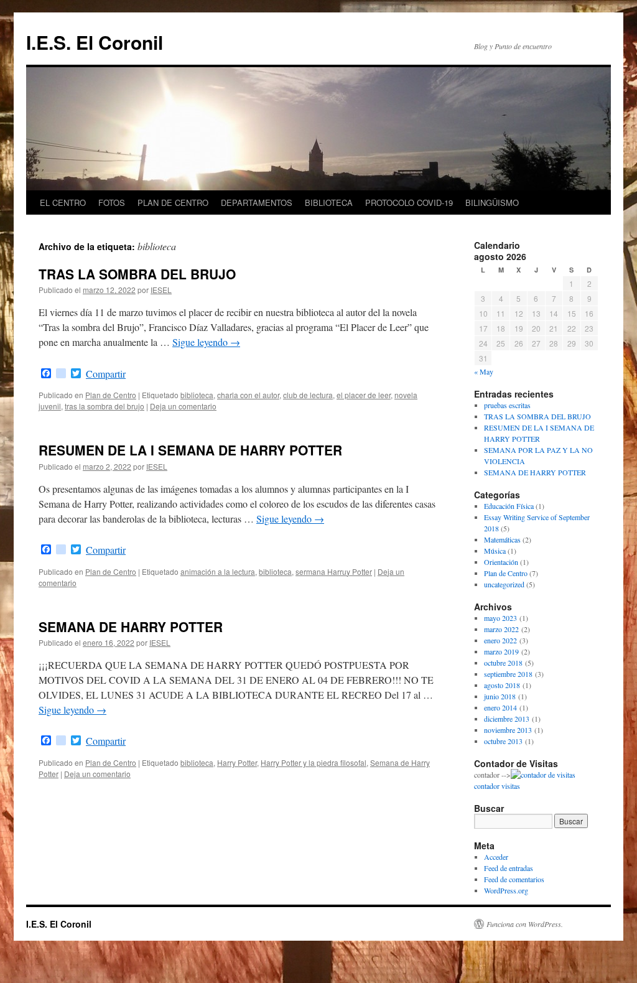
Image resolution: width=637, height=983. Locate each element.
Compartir (106, 374)
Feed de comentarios (514, 879)
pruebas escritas (507, 405)
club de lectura (308, 394)
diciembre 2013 (506, 719)
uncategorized (504, 584)
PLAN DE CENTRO (172, 202)
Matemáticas (502, 539)
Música (495, 551)
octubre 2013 (503, 741)
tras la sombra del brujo (104, 406)
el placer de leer (364, 394)
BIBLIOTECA (329, 202)
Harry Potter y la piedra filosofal (313, 762)
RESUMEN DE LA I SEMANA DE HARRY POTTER (190, 449)
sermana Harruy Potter (333, 571)
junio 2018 (500, 696)
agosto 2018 (502, 685)
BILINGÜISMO (492, 202)
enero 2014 (500, 707)
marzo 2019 (501, 651)
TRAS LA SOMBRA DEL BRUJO (137, 273)
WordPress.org (506, 890)
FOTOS (111, 202)
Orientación (501, 562)
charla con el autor (248, 394)
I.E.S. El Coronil (94, 42)
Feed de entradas (508, 868)
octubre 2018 (503, 663)
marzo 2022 (501, 629)
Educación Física (509, 506)
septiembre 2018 (508, 674)
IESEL (161, 289)
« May (483, 371)
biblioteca (196, 394)
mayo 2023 (500, 618)
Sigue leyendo (206, 341)
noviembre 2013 (508, 730)
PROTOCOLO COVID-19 (409, 202)
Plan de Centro (110, 394)
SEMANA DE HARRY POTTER (131, 626)
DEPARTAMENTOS (256, 202)
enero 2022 (500, 640)
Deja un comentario (183, 406)
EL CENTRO (63, 202)
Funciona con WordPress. (524, 924)
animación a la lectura (217, 571)
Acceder (496, 857)
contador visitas (497, 786)
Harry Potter (237, 762)
